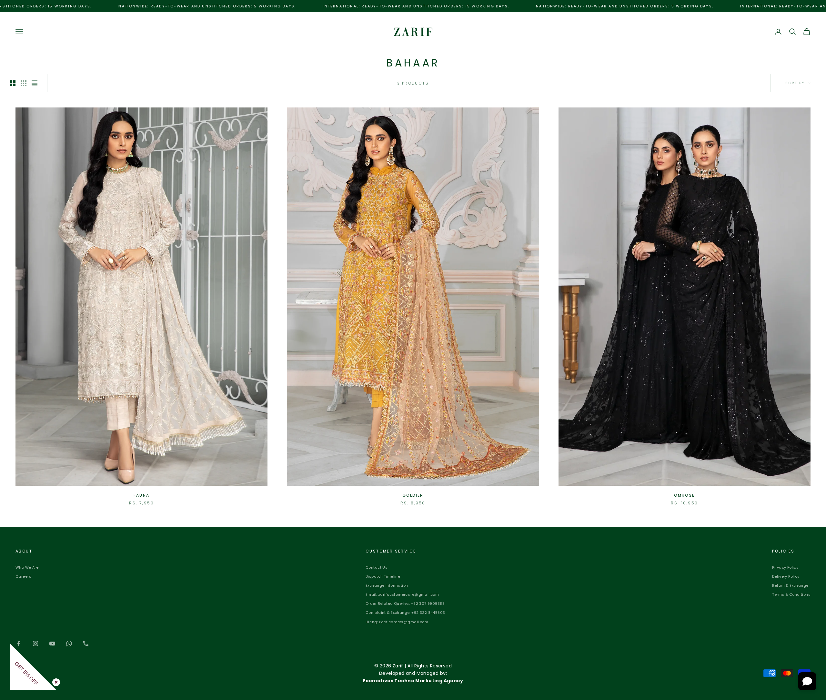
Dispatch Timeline (383, 576)
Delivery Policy (785, 576)
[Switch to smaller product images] (23, 83)
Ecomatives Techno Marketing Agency (413, 680)
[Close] (54, 681)
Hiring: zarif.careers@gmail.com (397, 621)
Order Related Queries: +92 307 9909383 (405, 603)
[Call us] (86, 643)
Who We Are (26, 567)
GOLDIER (413, 495)
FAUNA (142, 495)
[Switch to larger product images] (12, 83)
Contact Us (377, 567)
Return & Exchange (790, 585)
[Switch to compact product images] (34, 83)
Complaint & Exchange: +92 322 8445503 (405, 612)
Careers (23, 576)
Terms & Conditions (791, 594)
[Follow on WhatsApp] (69, 643)
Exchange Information (387, 585)
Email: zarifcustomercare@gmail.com (402, 594)
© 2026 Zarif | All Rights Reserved (413, 666)
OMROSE (684, 495)
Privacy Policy (785, 567)
